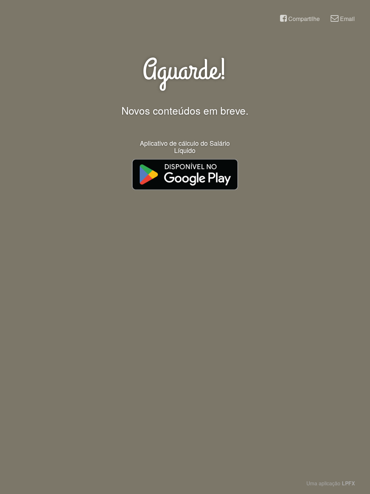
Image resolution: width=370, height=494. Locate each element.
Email (347, 18)
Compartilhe (303, 18)
